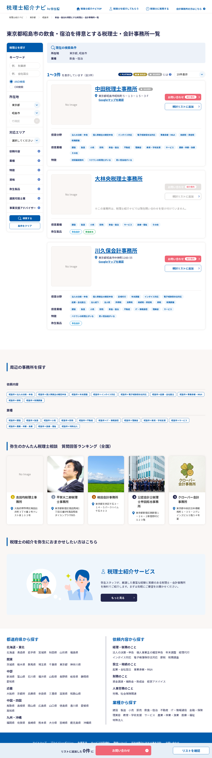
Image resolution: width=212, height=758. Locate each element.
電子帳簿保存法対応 (146, 657)
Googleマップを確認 (111, 100)
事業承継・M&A (143, 669)
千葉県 (53, 664)
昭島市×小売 (50, 420)
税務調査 (173, 657)
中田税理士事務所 (116, 88)
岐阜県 (74, 676)
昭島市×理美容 (131, 420)
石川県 (32, 676)
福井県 (42, 676)
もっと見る (118, 598)
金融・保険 (196, 710)
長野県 (64, 676)
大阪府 (11, 693)
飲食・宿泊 (151, 710)
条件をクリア (25, 225)
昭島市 (45, 17)
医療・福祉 (188, 715)
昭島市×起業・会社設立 (163, 394)
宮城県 (42, 652)
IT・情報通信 (179, 710)
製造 (123, 710)
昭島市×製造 (32, 420)
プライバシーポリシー (62, 742)
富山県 (21, 676)
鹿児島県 (75, 723)
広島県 (42, 706)
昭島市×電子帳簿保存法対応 (134, 394)
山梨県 (53, 676)
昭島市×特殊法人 (70, 426)
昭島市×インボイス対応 (104, 394)
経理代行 (184, 652)
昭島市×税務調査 (34, 400)
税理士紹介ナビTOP (91, 8)
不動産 (164, 710)
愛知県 (11, 681)
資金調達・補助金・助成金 (128, 681)
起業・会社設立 (122, 669)
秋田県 (53, 652)
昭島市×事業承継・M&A (191, 394)
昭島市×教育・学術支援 (155, 420)
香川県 (74, 706)
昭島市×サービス (179, 420)
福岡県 (11, 723)
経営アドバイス (156, 681)
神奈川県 (75, 664)
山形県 (64, 652)
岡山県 (32, 706)
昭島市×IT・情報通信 (109, 420)
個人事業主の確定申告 (149, 652)
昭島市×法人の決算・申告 (21, 394)
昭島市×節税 (15, 400)
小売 (131, 710)
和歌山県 (75, 693)
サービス (149, 715)
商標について (120, 742)
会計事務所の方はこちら (189, 8)
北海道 (11, 652)
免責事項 (82, 742)
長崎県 (32, 723)
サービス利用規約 (100, 742)
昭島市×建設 (15, 420)
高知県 (11, 711)
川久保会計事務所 (116, 250)
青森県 (21, 652)
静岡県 (85, 676)
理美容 (117, 715)
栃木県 (21, 664)
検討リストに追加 (183, 107)
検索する (27, 218)
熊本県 (42, 723)
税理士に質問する (159, 8)
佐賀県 (21, 723)
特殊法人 (118, 720)
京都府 (21, 693)
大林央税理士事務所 (119, 178)
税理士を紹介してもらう (126, 8)
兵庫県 (32, 693)
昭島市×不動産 (86, 420)
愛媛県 (85, 706)
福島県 (74, 652)
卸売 (139, 710)
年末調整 (171, 652)
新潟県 (11, 676)
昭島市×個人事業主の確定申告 (52, 394)
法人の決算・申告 (123, 652)
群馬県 (32, 664)
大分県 (53, 723)
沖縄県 (87, 723)
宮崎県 (64, 723)
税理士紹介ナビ (16, 17)
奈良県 (42, 693)
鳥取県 (11, 706)
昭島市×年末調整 (80, 394)
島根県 (21, 706)
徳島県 (64, 706)
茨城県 (11, 664)
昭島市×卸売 (67, 420)
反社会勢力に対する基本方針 (146, 742)
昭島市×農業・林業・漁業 (21, 426)
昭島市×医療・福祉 (47, 426)
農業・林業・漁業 (168, 715)
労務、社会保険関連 (124, 693)
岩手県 (32, 652)
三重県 (53, 693)
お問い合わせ (121, 750)
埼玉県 (42, 664)
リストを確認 (191, 750)
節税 (163, 657)
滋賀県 (64, 693)
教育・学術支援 (132, 715)
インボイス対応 (122, 657)
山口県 (53, 706)
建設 (115, 710)
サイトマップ (40, 742)
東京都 (33, 17)
